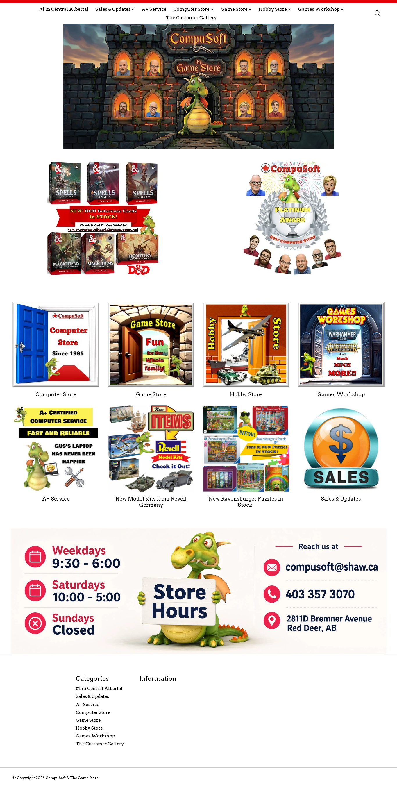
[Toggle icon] (377, 13)
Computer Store (55, 394)
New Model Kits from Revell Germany (151, 502)
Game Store (151, 394)
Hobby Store (246, 394)
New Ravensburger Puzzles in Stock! (246, 502)
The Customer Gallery (191, 17)
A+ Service (154, 9)
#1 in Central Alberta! (63, 9)
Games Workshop (341, 394)
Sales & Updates (341, 499)
